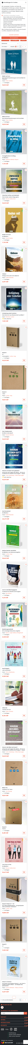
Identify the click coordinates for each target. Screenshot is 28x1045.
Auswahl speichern (14, 34)
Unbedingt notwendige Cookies (11, 15)
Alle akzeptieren (14, 37)
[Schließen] (26, 2)
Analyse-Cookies (7, 23)
